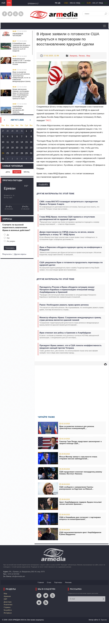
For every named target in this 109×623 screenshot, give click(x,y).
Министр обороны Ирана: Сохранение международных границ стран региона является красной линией (70, 318)
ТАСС (48, 120)
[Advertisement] (71, 386)
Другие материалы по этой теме (55, 193)
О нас (49, 582)
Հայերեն (43, 184)
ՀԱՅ (3, 3)
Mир (88, 56)
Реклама (68, 582)
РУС (9, 3)
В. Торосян (103, 620)
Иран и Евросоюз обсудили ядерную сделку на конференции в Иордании (70, 248)
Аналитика (8, 605)
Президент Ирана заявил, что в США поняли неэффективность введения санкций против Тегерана (70, 346)
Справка (7, 607)
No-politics (8, 610)
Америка (73, 56)
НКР (5, 599)
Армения (7, 596)
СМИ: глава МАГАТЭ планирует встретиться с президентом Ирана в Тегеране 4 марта (68, 202)
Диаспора (7, 602)
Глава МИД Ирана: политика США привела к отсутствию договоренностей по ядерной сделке (67, 218)
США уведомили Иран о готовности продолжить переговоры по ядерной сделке (71, 263)
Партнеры (58, 582)
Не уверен (11, 241)
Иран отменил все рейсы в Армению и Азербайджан (65, 333)
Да (8, 235)
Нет (8, 238)
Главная (41, 582)
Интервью (8, 613)
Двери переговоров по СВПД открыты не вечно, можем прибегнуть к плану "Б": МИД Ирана (66, 233)
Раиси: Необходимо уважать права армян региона (64, 305)
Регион (82, 56)
